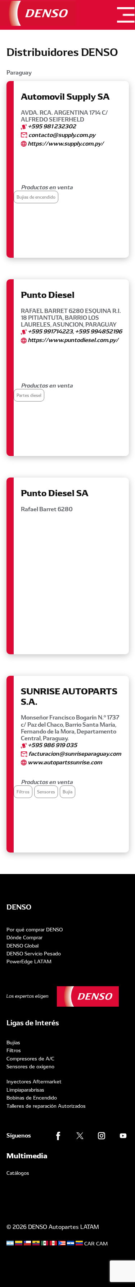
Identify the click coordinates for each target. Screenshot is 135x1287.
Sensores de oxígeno (30, 1066)
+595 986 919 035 (52, 745)
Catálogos (17, 1173)
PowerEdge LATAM (28, 961)
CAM (102, 1243)
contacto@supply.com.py (61, 135)
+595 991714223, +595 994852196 (74, 331)
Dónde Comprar (24, 937)
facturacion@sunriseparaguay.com (74, 754)
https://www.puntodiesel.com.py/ (72, 340)
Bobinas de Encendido (31, 1098)
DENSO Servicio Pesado (33, 953)
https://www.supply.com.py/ (65, 144)
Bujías (13, 1042)
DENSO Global (22, 946)
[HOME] (38, 13)
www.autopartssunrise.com (64, 762)
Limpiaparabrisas (25, 1090)
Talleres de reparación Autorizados (46, 1106)
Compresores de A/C (30, 1059)
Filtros (13, 1050)
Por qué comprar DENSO (34, 929)
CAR (89, 1243)
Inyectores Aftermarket (34, 1081)
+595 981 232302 (51, 126)
